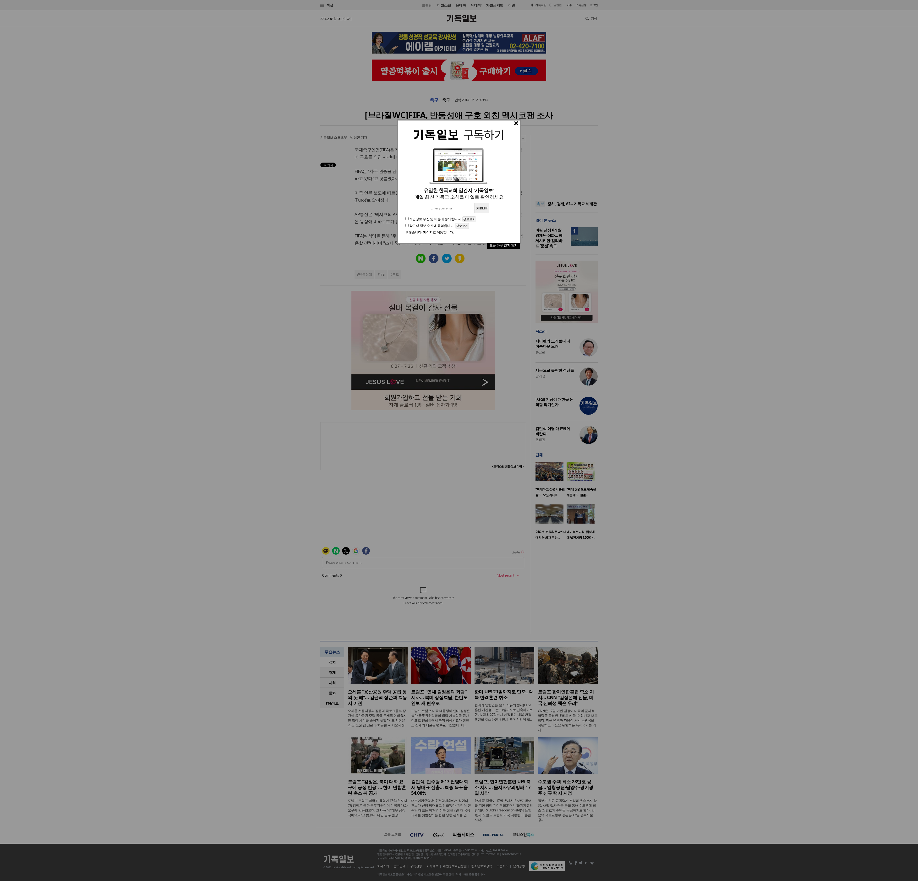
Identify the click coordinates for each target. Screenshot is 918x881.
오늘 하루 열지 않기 (503, 245)
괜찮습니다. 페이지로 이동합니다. (429, 232)
